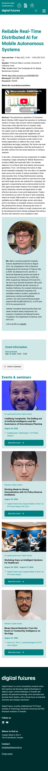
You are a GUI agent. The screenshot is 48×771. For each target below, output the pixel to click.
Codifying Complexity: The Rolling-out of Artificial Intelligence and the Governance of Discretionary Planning (23, 421)
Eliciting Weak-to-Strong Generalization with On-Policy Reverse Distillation (23, 492)
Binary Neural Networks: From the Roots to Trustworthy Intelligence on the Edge (22, 631)
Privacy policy (7, 754)
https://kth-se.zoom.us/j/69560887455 (23, 76)
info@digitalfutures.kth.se (12, 747)
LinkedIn (23, 324)
